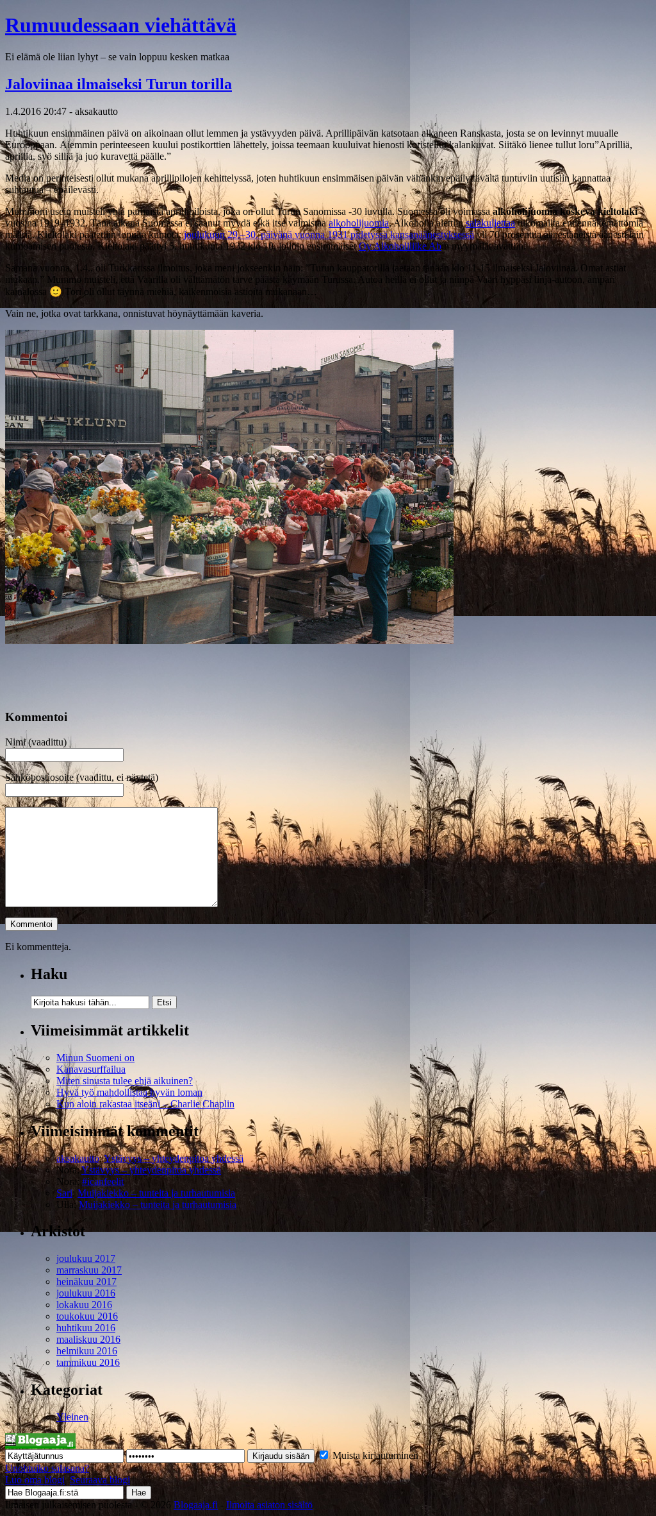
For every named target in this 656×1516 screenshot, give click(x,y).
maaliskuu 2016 (88, 1339)
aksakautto (77, 1158)
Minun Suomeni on (95, 1057)
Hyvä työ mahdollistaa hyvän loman (129, 1092)
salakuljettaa (490, 222)
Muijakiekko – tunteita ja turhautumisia (156, 1193)
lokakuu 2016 (84, 1304)
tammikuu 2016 (88, 1362)
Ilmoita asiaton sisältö (269, 1504)
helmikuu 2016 (86, 1350)
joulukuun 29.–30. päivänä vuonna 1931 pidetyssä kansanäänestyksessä (329, 234)
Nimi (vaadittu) (36, 742)
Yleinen (72, 1416)
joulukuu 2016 (85, 1293)
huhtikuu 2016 (85, 1327)
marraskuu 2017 (89, 1270)
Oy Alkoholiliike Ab (400, 246)
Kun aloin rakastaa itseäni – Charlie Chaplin (145, 1103)
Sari (64, 1193)
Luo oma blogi (35, 1479)
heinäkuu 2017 (86, 1281)
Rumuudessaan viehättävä (120, 25)
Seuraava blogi (100, 1479)
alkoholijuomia (359, 222)
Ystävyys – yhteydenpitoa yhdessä (173, 1158)
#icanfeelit (103, 1181)
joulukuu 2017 (85, 1258)
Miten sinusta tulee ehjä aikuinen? (124, 1080)
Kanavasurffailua (91, 1069)
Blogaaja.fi (196, 1504)
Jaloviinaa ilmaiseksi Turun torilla (118, 84)
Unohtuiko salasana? (47, 1468)
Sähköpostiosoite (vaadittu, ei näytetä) (81, 777)
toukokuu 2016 (87, 1316)
